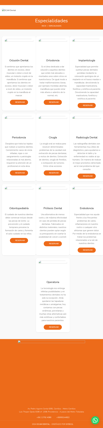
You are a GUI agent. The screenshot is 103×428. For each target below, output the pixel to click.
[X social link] (50, 2)
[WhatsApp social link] (56, 2)
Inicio (44, 26)
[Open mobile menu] (100, 10)
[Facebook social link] (46, 2)
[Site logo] (9, 10)
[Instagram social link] (53, 2)
